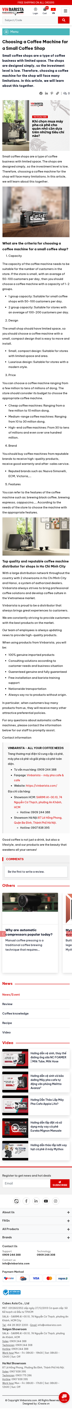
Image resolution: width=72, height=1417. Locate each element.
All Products (10, 1229)
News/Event (11, 994)
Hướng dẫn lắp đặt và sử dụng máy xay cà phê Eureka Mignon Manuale (46, 1126)
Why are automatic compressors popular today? (29, 932)
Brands (7, 1237)
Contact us (16, 1261)
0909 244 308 (24, 1345)
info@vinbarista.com (49, 1325)
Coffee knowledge (15, 1013)
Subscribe (60, 1185)
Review (7, 1004)
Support (11, 1253)
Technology (46, 1253)
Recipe (7, 1023)
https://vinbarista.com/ (41, 785)
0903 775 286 (24, 1375)
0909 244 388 (18, 1341)
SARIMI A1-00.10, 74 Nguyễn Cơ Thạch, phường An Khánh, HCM (38, 802)
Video (6, 1032)
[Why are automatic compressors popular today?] (30, 908)
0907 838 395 (18, 1371)
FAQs (6, 1220)
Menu (14, 32)
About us (8, 1212)
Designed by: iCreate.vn (36, 1403)
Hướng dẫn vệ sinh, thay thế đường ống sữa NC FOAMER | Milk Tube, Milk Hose (48, 1057)
